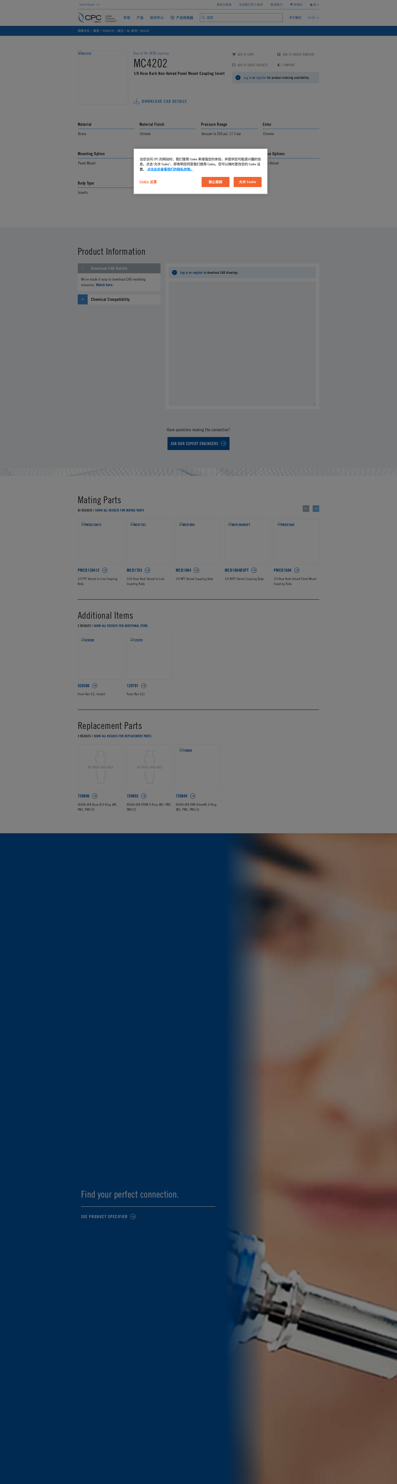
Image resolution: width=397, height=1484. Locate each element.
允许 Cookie (247, 182)
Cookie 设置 (148, 182)
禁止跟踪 (215, 182)
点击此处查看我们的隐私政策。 (170, 169)
